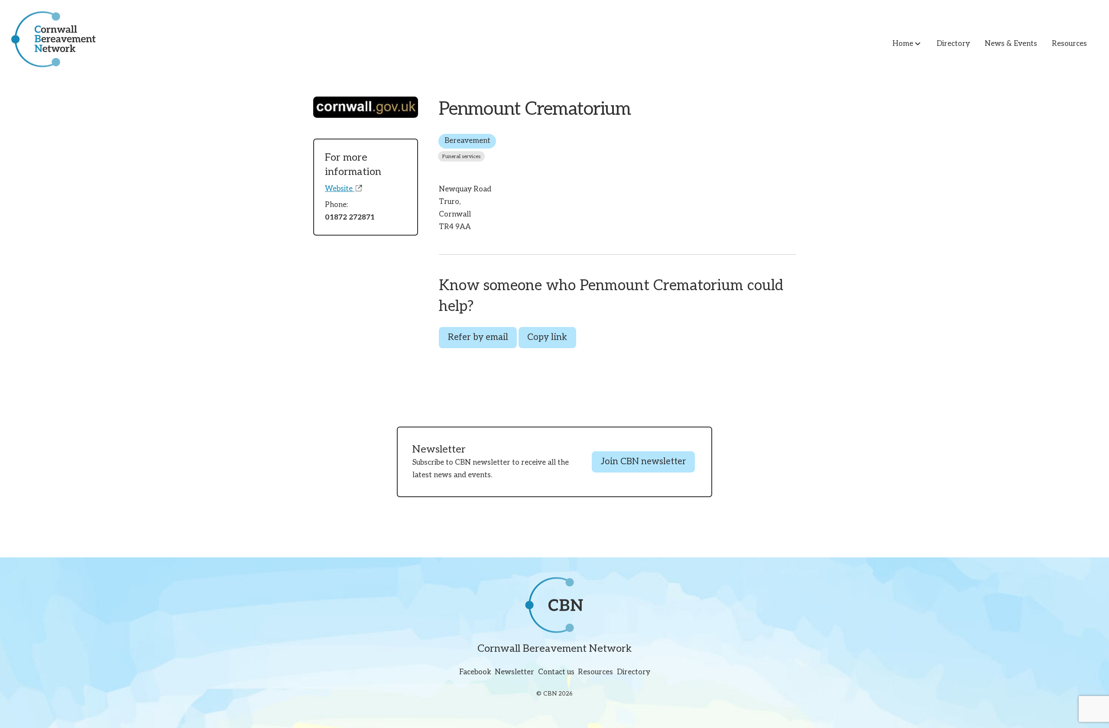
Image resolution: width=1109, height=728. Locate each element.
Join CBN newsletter (643, 461)
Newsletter (514, 672)
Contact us (556, 672)
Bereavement (467, 140)
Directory (953, 43)
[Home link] (48, 39)
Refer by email (478, 337)
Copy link (547, 337)
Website (339, 188)
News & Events (1011, 43)
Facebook (475, 672)
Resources (1069, 43)
